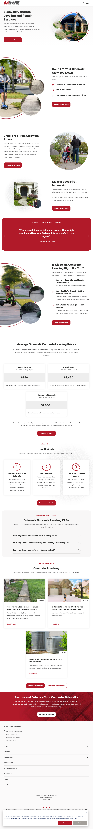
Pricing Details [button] (46, 433)
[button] (41, 246)
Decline (80, 822)
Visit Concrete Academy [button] (56, 685)
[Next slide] (88, 236)
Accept (65, 822)
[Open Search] (84, 3)
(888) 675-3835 (11, 741)
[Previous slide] (4, 236)
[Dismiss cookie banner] (86, 812)
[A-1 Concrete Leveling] (12, 3)
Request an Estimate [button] (13, 40)
